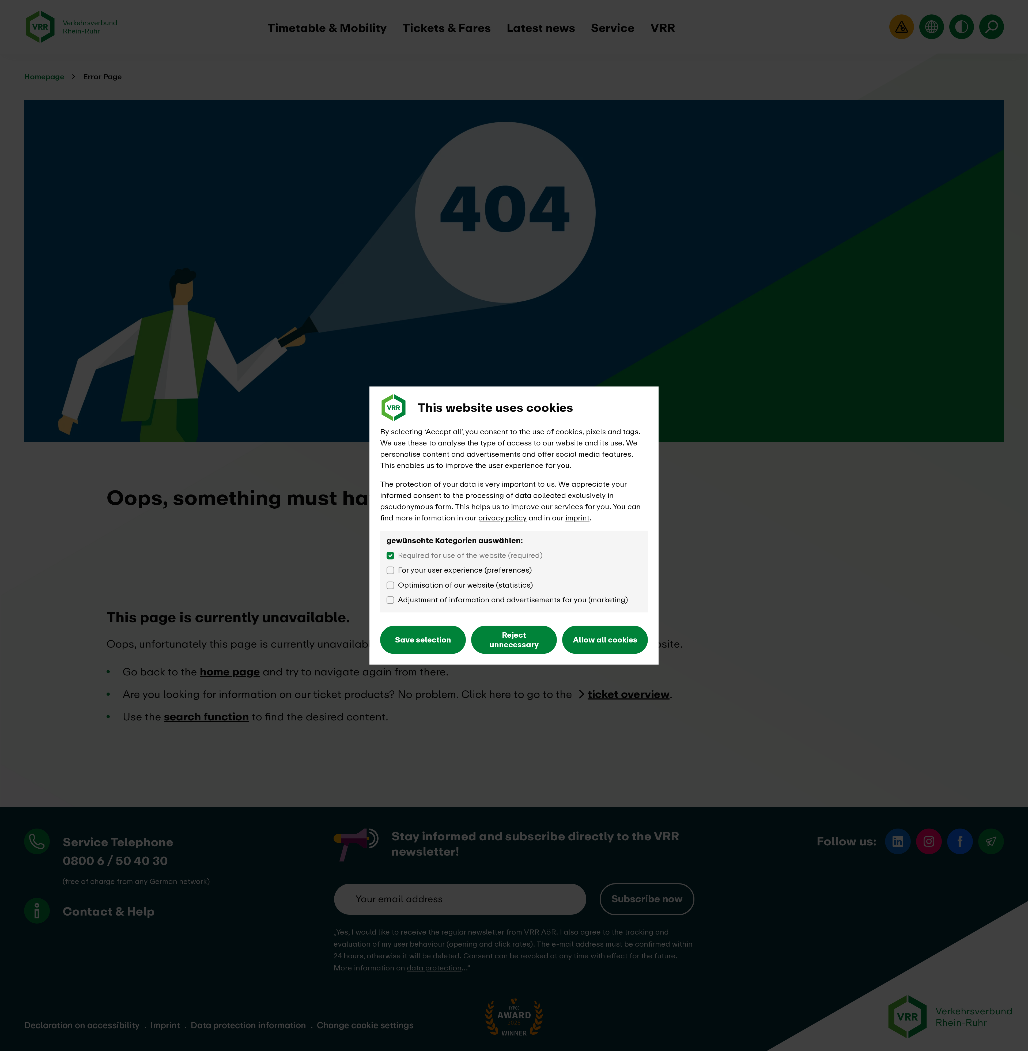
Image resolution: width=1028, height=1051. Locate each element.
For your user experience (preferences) (465, 570)
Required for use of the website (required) (470, 555)
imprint (577, 518)
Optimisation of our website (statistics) (465, 585)
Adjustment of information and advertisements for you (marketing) (513, 599)
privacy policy (502, 518)
